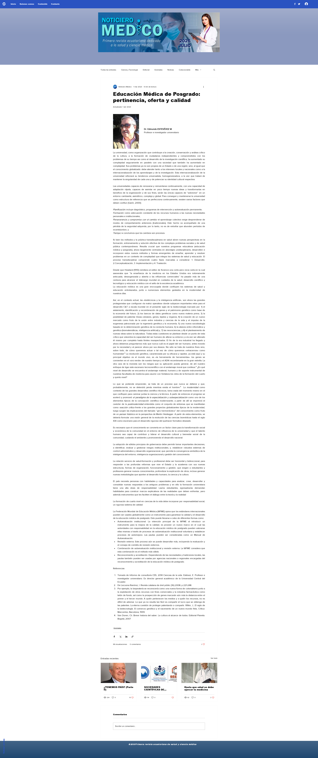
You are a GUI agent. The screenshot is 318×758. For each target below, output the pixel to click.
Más (197, 70)
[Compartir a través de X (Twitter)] (120, 636)
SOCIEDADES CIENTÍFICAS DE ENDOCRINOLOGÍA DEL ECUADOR (158, 688)
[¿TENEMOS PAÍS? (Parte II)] (119, 673)
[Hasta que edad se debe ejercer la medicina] (199, 673)
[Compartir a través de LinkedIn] (126, 636)
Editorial (146, 70)
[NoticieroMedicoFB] (295, 4)
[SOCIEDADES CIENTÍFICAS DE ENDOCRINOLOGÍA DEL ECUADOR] (159, 673)
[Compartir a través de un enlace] (132, 636)
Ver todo (214, 658)
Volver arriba (4, 746)
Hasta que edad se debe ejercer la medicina (199, 688)
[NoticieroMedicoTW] (299, 4)
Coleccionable (184, 70)
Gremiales (158, 70)
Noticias (170, 70)
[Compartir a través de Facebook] (114, 636)
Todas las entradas (108, 70)
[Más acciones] (203, 86)
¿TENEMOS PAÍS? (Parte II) (118, 688)
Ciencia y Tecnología (129, 70)
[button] (214, 70)
